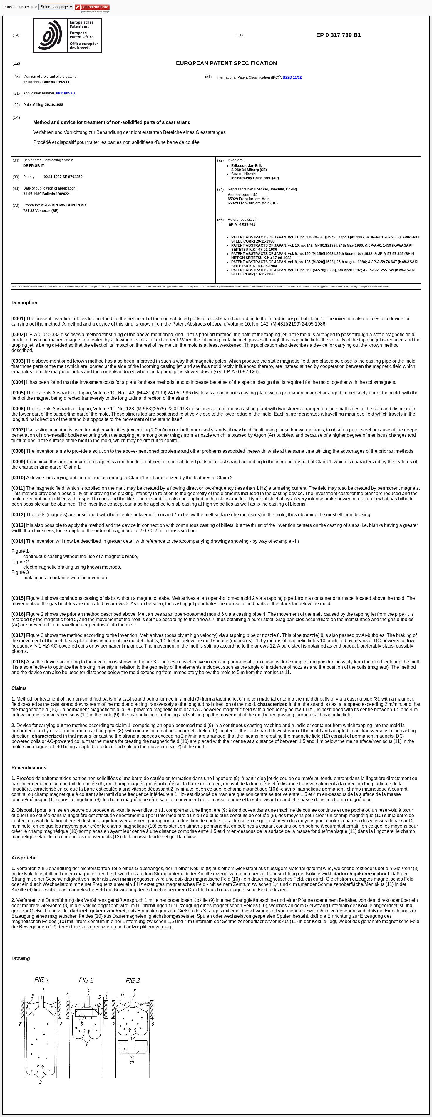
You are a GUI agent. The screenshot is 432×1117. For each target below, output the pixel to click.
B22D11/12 (292, 77)
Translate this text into (20, 7)
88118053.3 (65, 93)
